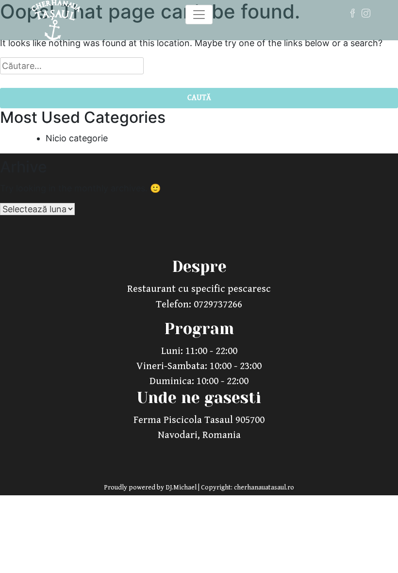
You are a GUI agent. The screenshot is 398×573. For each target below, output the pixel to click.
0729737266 (218, 304)
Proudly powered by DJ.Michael (151, 487)
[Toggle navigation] (199, 14)
